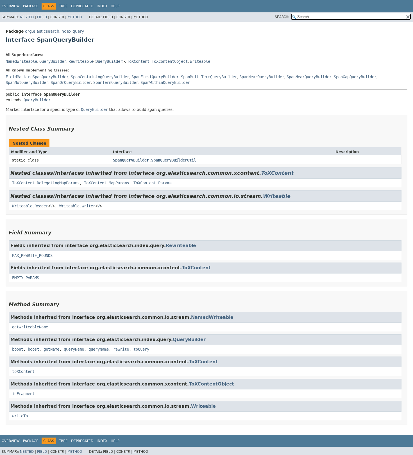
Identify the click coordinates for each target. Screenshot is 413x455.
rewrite (121, 349)
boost (17, 349)
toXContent (23, 371)
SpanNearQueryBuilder (261, 77)
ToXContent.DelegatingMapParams (46, 183)
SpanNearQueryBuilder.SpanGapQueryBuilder (331, 77)
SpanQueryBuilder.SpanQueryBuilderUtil (154, 160)
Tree (63, 6)
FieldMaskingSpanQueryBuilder (37, 77)
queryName (74, 349)
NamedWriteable (21, 61)
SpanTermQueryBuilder (115, 82)
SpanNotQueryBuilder (27, 82)
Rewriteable (81, 61)
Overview (11, 6)
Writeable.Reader (30, 206)
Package (30, 6)
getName (51, 349)
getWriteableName (30, 327)
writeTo (20, 416)
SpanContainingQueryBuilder (100, 77)
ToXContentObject (170, 61)
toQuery (141, 349)
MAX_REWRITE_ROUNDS (32, 255)
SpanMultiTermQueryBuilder (209, 77)
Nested (27, 17)
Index (102, 6)
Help (115, 6)
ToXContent (138, 61)
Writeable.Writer (77, 206)
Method (74, 17)
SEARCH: (282, 17)
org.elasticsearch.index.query (54, 31)
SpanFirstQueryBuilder (155, 77)
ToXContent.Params (152, 183)
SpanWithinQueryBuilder (165, 82)
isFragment (23, 393)
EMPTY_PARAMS (25, 277)
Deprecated (82, 6)
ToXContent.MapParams (106, 183)
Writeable (200, 61)
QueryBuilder (52, 61)
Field (42, 17)
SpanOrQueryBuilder (71, 82)
